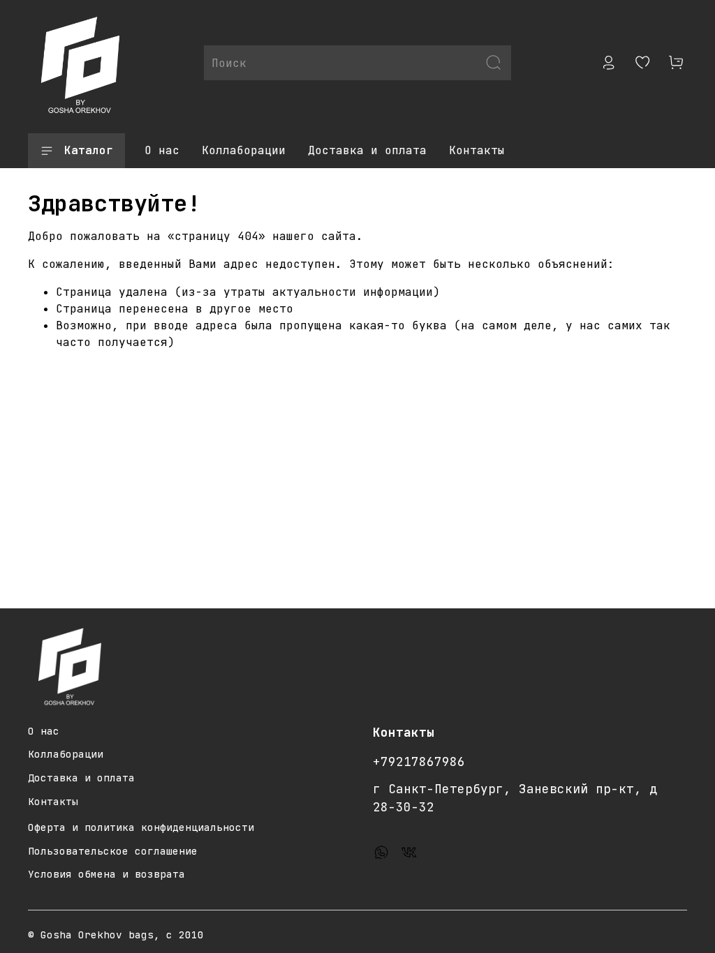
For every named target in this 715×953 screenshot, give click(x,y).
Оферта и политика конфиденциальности (141, 827)
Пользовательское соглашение (113, 850)
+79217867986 (419, 761)
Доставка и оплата (367, 150)
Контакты (477, 150)
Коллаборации (244, 150)
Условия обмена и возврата (106, 873)
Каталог (88, 150)
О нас (162, 150)
